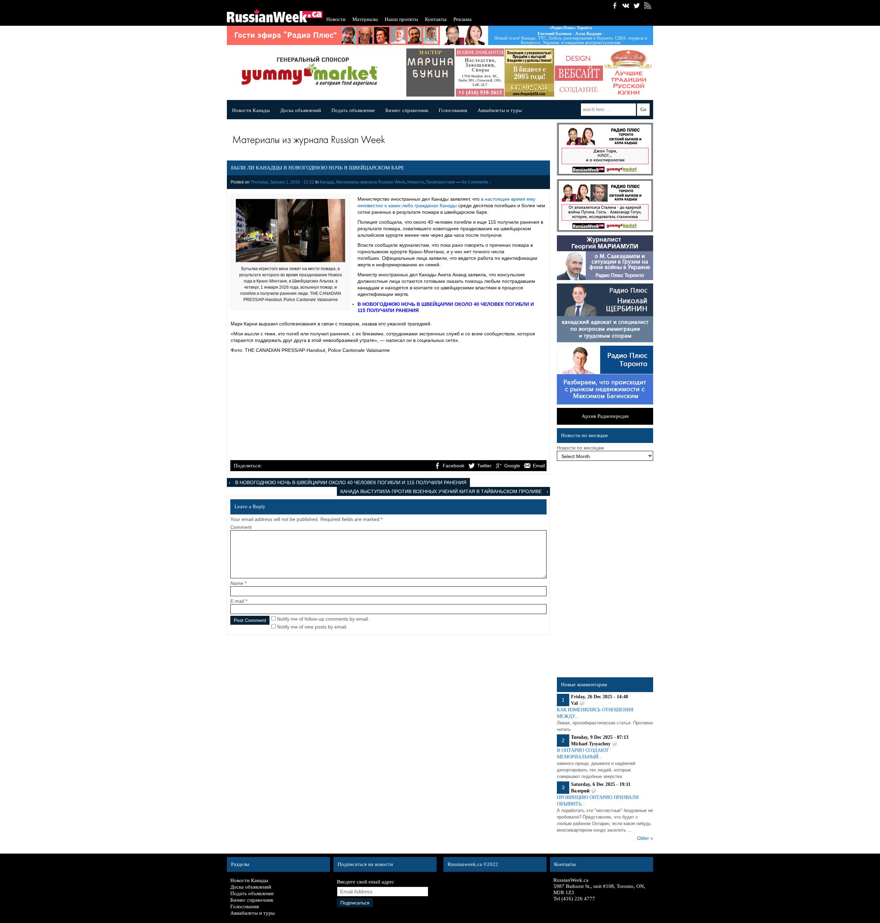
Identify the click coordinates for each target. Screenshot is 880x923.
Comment (241, 527)
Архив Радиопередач (605, 416)
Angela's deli (590, 72)
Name (236, 583)
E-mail (237, 601)
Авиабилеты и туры (499, 110)
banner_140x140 (540, 72)
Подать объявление (353, 110)
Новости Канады (251, 110)
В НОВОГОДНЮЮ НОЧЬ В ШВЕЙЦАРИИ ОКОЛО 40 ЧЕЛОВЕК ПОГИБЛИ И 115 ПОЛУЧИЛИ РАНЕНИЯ (350, 482)
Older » (645, 838)
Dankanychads (441, 72)
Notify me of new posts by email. (312, 627)
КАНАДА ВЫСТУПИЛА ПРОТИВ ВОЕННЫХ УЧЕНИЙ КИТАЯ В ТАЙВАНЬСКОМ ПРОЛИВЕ (441, 491)
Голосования (453, 110)
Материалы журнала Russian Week (370, 182)
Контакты (436, 19)
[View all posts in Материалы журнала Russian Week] (387, 141)
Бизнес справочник (406, 110)
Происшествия (440, 182)
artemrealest (491, 72)
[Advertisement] (388, 407)
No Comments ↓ (476, 182)
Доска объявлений (300, 110)
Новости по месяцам (580, 448)
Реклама (462, 19)
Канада (327, 182)
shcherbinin (639, 72)
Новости (335, 19)
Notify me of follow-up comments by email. (323, 619)
